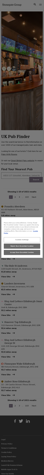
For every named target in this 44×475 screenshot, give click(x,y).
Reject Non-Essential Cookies (22, 246)
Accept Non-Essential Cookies (22, 252)
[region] (22, 237)
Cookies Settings (22, 240)
